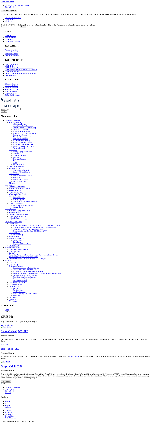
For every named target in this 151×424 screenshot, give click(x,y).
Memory (16, 153)
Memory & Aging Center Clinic (19, 211)
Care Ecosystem (14, 251)
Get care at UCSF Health (13, 18)
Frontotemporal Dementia (21, 131)
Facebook (8, 401)
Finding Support (18, 199)
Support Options (14, 196)
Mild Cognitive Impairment (22, 137)
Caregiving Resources (16, 192)
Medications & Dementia (21, 170)
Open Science (17, 240)
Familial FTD (17, 177)
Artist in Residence (19, 292)
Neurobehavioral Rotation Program (24, 277)
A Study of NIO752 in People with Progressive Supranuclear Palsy (35, 227)
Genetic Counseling (19, 181)
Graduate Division (11, 93)
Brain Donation (14, 236)
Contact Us (12, 262)
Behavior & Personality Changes (19, 188)
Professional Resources (16, 238)
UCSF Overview (10, 36)
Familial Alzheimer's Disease (22, 176)
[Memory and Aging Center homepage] (11, 107)
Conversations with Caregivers (23, 205)
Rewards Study (18, 235)
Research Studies (14, 233)
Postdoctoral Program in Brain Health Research (28, 271)
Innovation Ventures (11, 54)
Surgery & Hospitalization (21, 172)
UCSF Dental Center (12, 71)
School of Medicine (11, 88)
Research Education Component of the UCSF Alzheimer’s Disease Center (37, 273)
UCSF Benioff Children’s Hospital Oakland (19, 68)
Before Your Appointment (17, 216)
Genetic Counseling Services (18, 214)
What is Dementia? (15, 122)
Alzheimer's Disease (19, 124)
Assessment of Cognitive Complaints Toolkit (23, 257)
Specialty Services (15, 212)
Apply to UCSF (10, 19)
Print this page (6, 381)
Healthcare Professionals (13, 247)
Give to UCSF (9, 7)
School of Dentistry (11, 86)
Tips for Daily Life (15, 190)
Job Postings (13, 301)
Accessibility (9, 412)
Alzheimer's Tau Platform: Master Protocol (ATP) (29, 229)
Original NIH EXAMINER (22, 244)
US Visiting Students (20, 281)
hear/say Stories (18, 207)
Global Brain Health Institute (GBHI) (25, 270)
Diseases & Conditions (12, 120)
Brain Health (13, 150)
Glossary (12, 183)
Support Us (12, 299)
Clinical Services (10, 209)
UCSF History (9, 39)
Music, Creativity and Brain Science (25, 294)
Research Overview (11, 50)
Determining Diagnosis (16, 166)
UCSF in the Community (13, 41)
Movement (16, 161)
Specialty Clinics (10, 75)
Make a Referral (14, 218)
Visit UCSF (9, 21)
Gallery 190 (17, 288)
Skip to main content (7, 2)
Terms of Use (9, 416)
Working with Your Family (17, 194)
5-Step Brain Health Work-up (18, 249)
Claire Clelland (74, 356)
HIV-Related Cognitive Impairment (24, 133)
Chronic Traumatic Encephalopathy (24, 128)
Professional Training (16, 266)
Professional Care (19, 198)
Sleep (15, 163)
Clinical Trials (13, 223)
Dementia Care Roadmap (17, 187)
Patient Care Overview (12, 64)
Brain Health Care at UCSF (18, 220)
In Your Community (15, 284)
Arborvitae (16, 295)
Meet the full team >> (8, 325)
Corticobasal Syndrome (20, 129)
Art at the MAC (14, 286)
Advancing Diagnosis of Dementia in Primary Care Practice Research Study (33, 255)
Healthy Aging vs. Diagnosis (22, 152)
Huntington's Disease (20, 135)
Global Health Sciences (12, 95)
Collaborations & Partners (17, 282)
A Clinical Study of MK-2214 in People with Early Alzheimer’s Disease (36, 225)
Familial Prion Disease (20, 179)
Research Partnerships (12, 52)
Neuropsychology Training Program (25, 275)
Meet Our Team (14, 264)
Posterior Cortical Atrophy (21, 140)
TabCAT (12, 253)
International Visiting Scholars (23, 279)
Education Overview (11, 84)
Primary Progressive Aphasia (22, 142)
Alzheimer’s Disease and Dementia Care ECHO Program (27, 258)
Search (3, 109)
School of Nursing (11, 91)
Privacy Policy (9, 414)
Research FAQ (14, 246)
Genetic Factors (14, 174)
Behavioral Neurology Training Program (26, 268)
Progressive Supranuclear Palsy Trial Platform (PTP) (30, 231)
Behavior (16, 157)
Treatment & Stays (15, 168)
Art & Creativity (18, 164)
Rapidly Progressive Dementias (23, 146)
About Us (8, 260)
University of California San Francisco (17, 5)
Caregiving (8, 185)
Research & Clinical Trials (13, 222)
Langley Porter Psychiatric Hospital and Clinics (20, 73)
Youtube (7, 405)
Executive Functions (19, 159)
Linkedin (8, 407)
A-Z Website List (10, 418)
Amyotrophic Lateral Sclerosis (23, 126)
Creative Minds (18, 290)
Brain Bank (17, 242)
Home (7, 310)
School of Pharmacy (11, 89)
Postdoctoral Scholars (12, 55)
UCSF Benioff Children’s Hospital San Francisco (21, 70)
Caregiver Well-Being (16, 203)
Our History (13, 297)
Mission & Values (10, 38)
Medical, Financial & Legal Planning (25, 201)
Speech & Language (19, 155)
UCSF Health (9, 66)
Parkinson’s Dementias (20, 139)
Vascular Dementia (19, 148)
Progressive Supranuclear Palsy (23, 144)
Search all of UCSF (48, 25)
